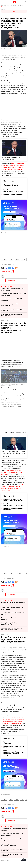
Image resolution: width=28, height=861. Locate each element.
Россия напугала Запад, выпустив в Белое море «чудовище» (12, 289)
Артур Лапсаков (6, 232)
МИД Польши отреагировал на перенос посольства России (11, 314)
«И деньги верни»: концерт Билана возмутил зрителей (13, 613)
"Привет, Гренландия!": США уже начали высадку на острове (12, 623)
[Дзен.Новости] (2, 267)
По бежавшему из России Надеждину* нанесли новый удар (14, 618)
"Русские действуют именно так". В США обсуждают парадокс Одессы (12, 628)
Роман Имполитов (6, 546)
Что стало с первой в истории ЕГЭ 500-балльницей (11, 299)
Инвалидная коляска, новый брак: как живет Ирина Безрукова (13, 304)
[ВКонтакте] (12, 267)
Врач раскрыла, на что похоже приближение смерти (13, 603)
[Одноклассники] (16, 267)
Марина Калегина (6, 816)
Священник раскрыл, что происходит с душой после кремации (13, 294)
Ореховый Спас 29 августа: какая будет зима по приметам (13, 309)
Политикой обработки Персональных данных (10, 6)
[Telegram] (9, 267)
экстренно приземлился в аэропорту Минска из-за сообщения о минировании (12, 472)
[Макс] (6, 267)
